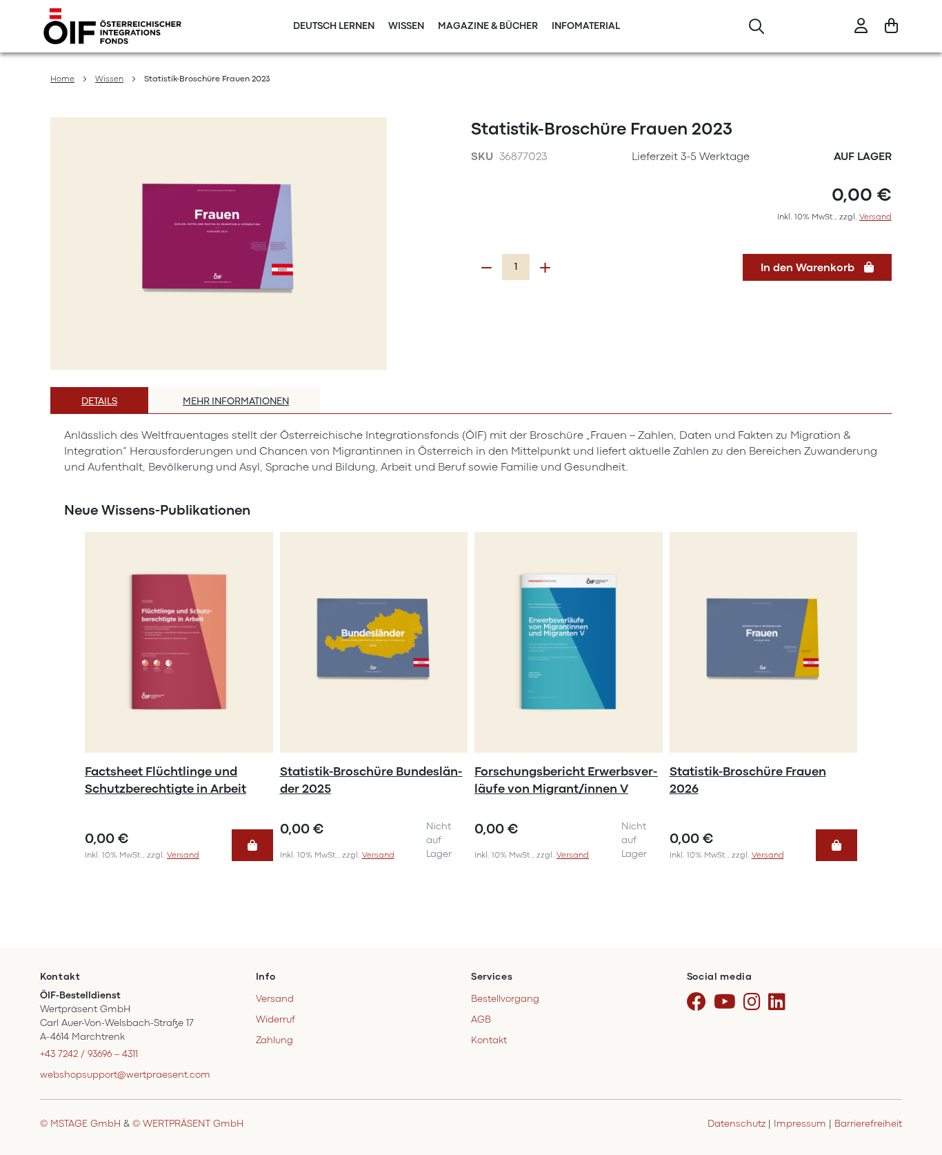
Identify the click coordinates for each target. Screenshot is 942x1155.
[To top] (913, 1085)
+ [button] (545, 268)
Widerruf (275, 1019)
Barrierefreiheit (868, 1123)
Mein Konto (861, 26)
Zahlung (274, 1040)
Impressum (800, 1123)
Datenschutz (736, 1123)
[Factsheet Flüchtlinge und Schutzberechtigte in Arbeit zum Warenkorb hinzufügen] (252, 845)
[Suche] (756, 26)
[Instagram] (754, 1002)
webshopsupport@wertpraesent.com (125, 1074)
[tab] (99, 400)
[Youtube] (727, 1002)
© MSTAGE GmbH (80, 1123)
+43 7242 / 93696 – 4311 (89, 1054)
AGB (481, 1019)
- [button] (486, 268)
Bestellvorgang (505, 999)
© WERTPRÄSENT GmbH (187, 1123)
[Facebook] (699, 1002)
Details (99, 401)
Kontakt (489, 1040)
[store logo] (112, 26)
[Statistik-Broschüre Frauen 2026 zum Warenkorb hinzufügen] (836, 845)
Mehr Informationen (236, 401)
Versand (875, 216)
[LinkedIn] (779, 1002)
